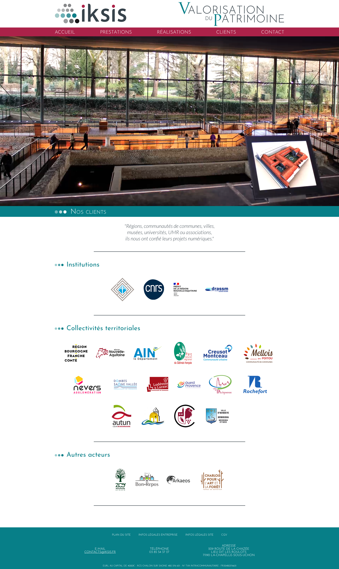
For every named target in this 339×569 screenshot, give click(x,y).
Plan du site (121, 534)
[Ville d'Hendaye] (217, 416)
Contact (272, 32)
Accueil (65, 32)
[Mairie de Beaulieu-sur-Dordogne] (153, 416)
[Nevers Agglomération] (87, 384)
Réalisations (174, 32)
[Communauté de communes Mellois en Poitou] (258, 353)
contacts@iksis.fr (100, 552)
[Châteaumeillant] (185, 416)
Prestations (116, 32)
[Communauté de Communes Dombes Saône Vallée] (125, 384)
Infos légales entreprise (158, 534)
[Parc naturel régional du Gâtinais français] (183, 353)
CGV (224, 534)
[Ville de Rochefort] (255, 384)
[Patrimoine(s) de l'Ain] (147, 353)
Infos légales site (199, 534)
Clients (226, 32)
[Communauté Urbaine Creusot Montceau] (218, 353)
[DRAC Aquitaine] (185, 289)
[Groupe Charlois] (212, 480)
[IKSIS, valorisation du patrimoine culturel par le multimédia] (169, 2)
